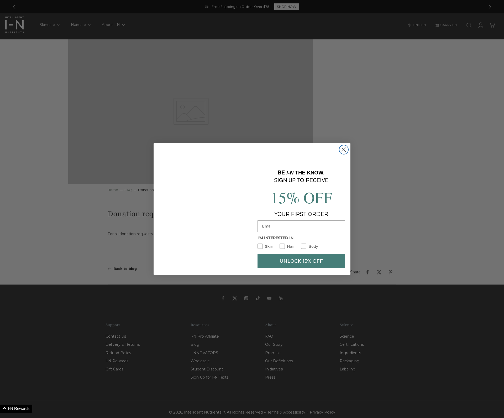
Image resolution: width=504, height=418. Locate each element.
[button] (16, 409)
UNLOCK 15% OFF (301, 260)
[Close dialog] (343, 150)
